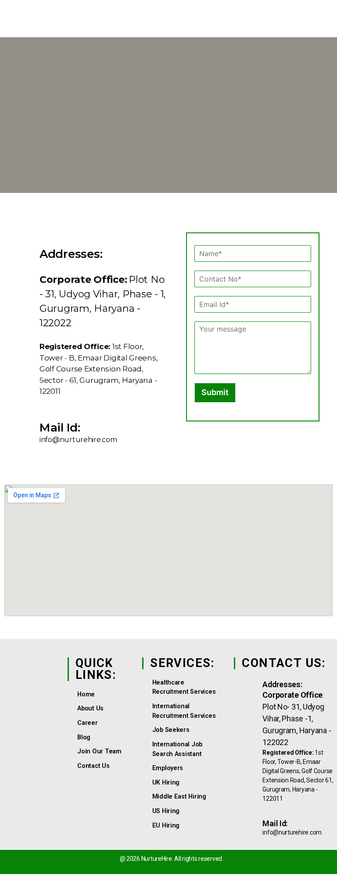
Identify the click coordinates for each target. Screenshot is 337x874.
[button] (300, 24)
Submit (215, 392)
